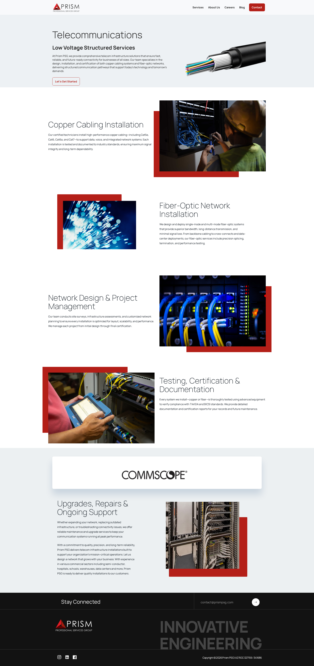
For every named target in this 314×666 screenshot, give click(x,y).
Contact (257, 7)
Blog (242, 7)
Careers (230, 7)
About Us (214, 7)
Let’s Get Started (66, 81)
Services (198, 7)
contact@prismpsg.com (217, 602)
